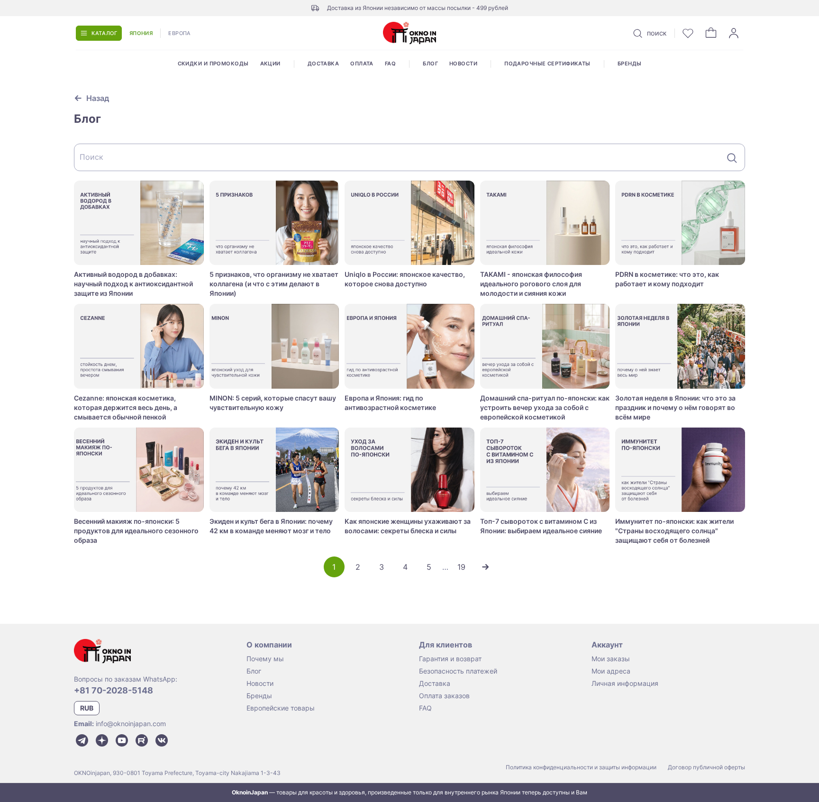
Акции (270, 63)
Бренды (630, 63)
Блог (430, 63)
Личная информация (625, 683)
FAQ (390, 63)
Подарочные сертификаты (547, 63)
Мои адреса (611, 671)
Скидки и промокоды (213, 63)
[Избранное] (688, 33)
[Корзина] (710, 33)
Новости (463, 63)
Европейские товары (280, 708)
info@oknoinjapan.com (131, 724)
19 (461, 567)
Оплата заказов (444, 696)
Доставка (323, 63)
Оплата (361, 63)
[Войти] (733, 33)
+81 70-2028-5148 (113, 690)
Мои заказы (611, 659)
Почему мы (265, 659)
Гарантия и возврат (450, 659)
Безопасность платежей (458, 671)
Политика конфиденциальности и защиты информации (581, 767)
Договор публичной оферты (706, 767)
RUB (86, 708)
